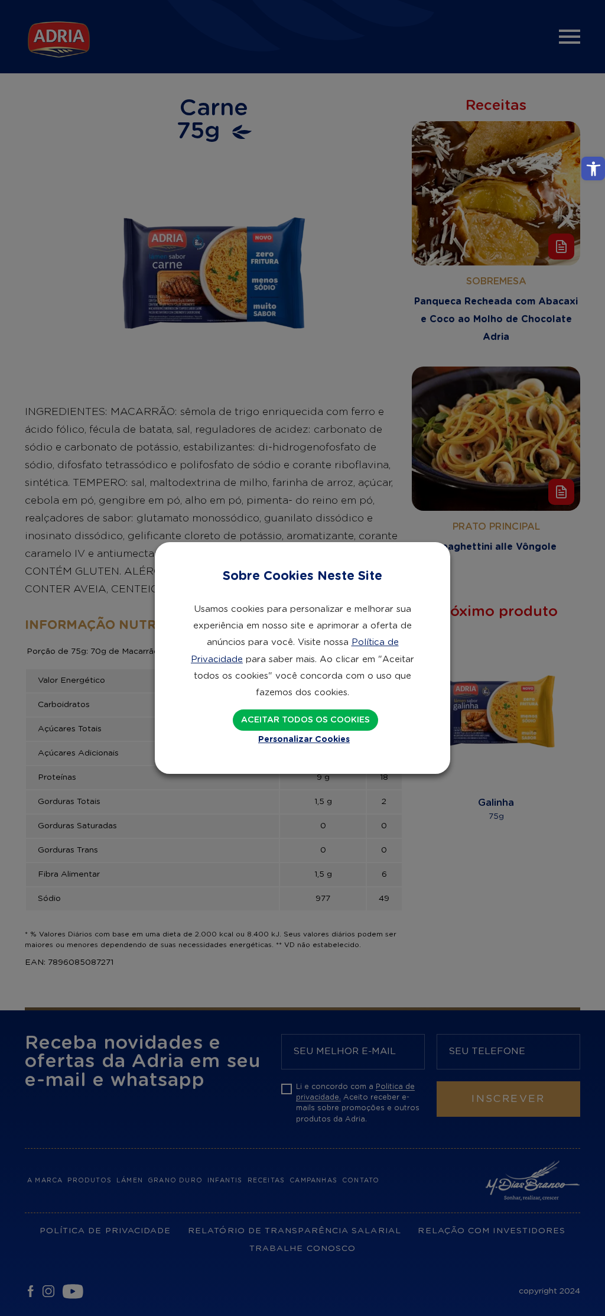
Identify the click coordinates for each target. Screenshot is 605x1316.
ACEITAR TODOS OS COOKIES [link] (305, 720)
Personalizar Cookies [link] (304, 739)
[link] (593, 168)
